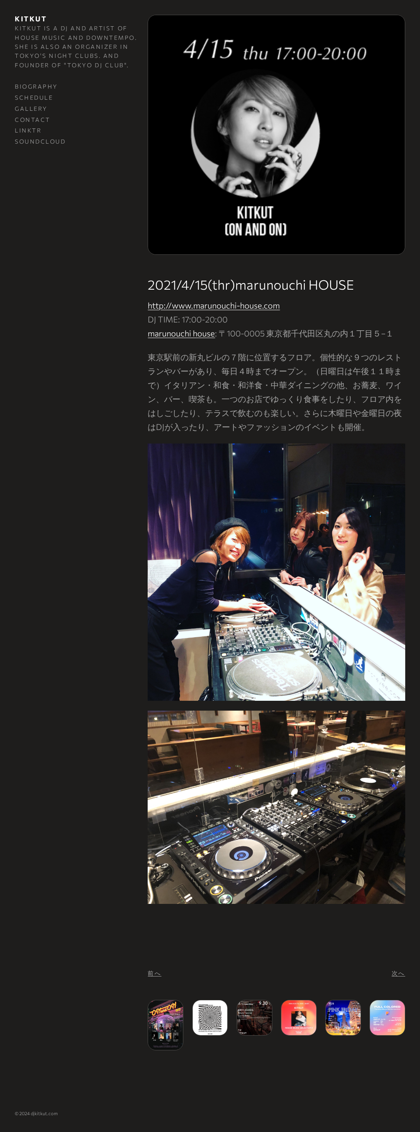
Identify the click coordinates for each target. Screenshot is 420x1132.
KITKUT (31, 18)
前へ (154, 973)
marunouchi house (181, 333)
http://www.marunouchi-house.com (214, 305)
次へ (398, 973)
